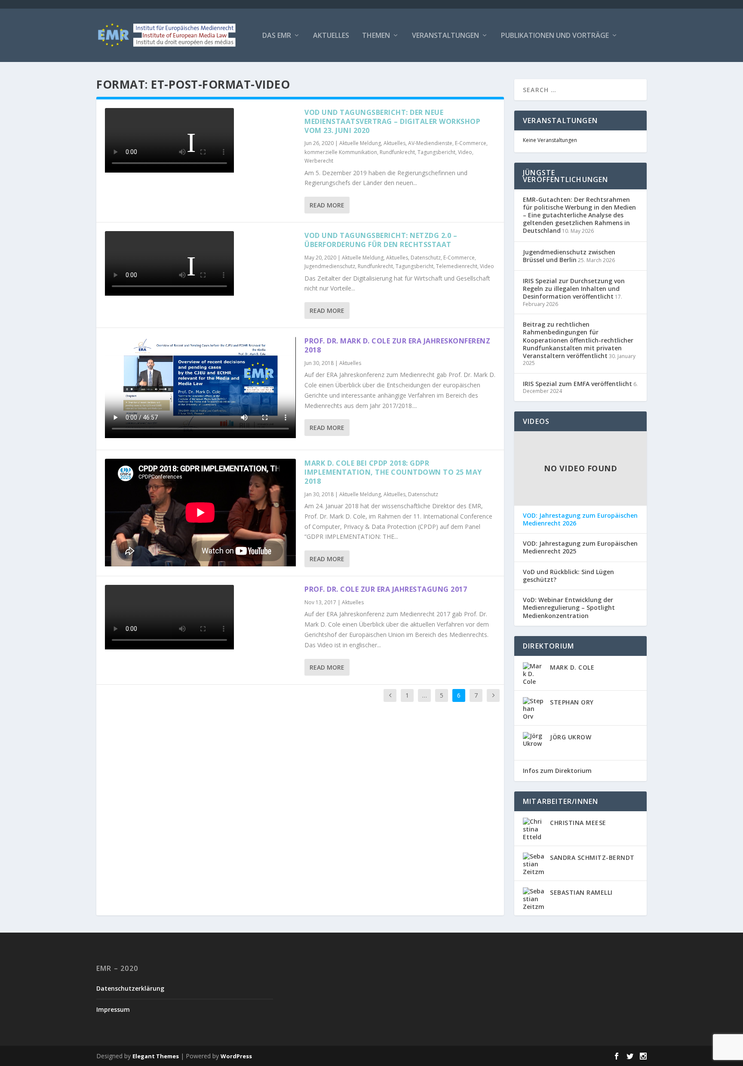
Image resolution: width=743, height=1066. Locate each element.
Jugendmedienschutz (329, 266)
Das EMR (276, 36)
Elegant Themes (155, 1056)
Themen (376, 36)
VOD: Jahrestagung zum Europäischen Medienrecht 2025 (580, 547)
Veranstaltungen (445, 36)
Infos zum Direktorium (557, 770)
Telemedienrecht (456, 266)
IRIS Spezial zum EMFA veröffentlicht (577, 384)
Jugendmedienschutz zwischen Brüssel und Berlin (569, 256)
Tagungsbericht (436, 152)
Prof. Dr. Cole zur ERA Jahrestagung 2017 (385, 589)
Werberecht (318, 160)
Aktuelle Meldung (360, 143)
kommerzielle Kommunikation (340, 152)
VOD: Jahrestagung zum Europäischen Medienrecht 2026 (580, 519)
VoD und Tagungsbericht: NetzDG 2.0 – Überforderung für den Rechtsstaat (380, 240)
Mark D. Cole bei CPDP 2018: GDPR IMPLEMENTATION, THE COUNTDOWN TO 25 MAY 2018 (393, 472)
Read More (327, 205)
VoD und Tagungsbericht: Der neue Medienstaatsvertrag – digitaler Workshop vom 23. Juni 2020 (392, 121)
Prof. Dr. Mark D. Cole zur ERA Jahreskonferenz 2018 (397, 345)
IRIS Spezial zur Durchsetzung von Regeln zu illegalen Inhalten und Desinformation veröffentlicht (574, 288)
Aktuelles (331, 36)
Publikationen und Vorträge (555, 36)
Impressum (113, 1009)
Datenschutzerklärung (130, 988)
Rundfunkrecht (397, 152)
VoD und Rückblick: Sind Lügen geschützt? (568, 576)
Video (465, 152)
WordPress (236, 1056)
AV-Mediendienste (430, 143)
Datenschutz (426, 257)
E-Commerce (470, 143)
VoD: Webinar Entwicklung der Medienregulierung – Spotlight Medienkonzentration (569, 607)
